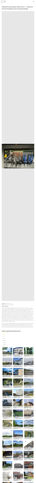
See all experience (5, 332)
